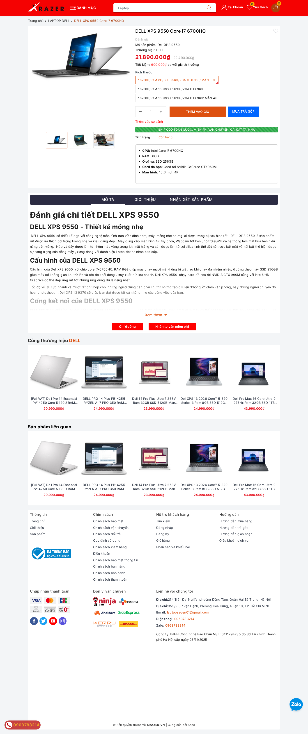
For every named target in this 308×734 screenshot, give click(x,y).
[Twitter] (43, 621)
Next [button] (290, 385)
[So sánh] (75, 371)
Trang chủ (37, 521)
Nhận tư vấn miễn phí (172, 326)
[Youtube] (53, 621)
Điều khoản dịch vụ (234, 540)
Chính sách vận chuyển (111, 527)
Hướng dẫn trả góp (233, 527)
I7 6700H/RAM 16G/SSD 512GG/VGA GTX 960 (170, 89)
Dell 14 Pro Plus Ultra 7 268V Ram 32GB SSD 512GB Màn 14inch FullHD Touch (154, 401)
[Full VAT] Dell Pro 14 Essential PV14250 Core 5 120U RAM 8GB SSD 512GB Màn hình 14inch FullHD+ (54, 401)
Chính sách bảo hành (109, 573)
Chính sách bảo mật (108, 521)
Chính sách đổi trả (107, 534)
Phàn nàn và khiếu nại (173, 547)
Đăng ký (162, 534)
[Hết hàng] (82, 371)
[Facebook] (34, 621)
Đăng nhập (164, 527)
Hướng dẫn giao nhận (235, 534)
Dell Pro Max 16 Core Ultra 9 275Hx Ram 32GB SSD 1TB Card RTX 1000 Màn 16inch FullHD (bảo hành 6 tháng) (254, 401)
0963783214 (184, 619)
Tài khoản (235, 7)
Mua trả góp (243, 111)
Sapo (191, 725)
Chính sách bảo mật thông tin (115, 560)
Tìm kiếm (163, 521)
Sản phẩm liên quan (49, 426)
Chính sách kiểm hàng (110, 547)
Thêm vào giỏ (197, 112)
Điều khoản (101, 553)
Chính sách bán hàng (109, 566)
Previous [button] (17, 385)
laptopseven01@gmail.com (188, 612)
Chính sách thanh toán (110, 579)
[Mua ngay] (32, 371)
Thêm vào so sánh (149, 121)
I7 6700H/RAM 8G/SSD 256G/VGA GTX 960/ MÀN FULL (177, 80)
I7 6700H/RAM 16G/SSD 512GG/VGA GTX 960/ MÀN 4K (177, 98)
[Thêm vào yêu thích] (276, 30)
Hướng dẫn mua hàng (236, 521)
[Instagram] (63, 621)
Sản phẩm (37, 534)
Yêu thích (259, 7)
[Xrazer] (47, 8)
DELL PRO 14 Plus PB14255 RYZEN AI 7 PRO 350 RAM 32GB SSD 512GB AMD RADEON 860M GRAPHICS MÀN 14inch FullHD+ (104, 401)
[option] (80, 56)
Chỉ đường (127, 326)
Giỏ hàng (163, 540)
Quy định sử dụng (106, 540)
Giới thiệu (37, 527)
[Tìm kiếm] (209, 7)
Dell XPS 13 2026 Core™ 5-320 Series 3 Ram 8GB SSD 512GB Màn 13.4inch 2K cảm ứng (204, 401)
